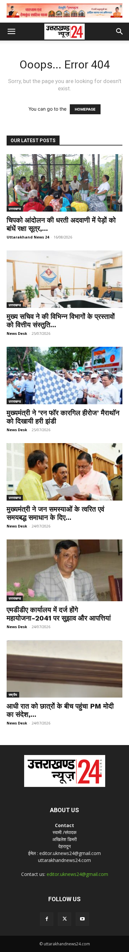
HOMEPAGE (85, 109)
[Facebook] (46, 919)
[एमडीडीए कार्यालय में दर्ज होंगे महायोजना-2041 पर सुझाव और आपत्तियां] (64, 570)
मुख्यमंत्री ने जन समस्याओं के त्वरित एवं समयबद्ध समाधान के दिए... (55, 513)
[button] (11, 32)
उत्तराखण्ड (15, 208)
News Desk (17, 333)
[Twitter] (64, 919)
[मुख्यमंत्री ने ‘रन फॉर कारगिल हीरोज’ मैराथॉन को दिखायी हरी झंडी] (64, 375)
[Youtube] (82, 919)
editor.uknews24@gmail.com (77, 874)
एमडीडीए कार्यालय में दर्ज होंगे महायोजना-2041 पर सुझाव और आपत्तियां (59, 614)
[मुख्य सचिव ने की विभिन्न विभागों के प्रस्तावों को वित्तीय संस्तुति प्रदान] (64, 279)
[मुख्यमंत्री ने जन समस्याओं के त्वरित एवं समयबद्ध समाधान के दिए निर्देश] (64, 472)
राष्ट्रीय (13, 694)
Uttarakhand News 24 (28, 237)
